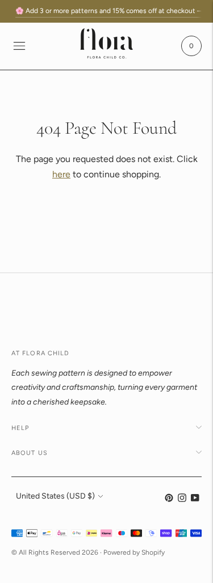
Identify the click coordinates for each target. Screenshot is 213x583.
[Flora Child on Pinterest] (169, 499)
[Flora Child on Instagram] (182, 499)
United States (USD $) (55, 496)
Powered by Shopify (134, 552)
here (61, 174)
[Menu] (19, 45)
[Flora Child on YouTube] (195, 499)
